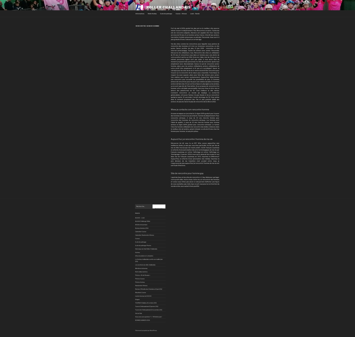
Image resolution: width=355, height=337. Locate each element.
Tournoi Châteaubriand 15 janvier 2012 (146, 306)
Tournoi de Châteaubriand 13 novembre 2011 (148, 310)
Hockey (137, 252)
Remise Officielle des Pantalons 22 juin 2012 (148, 289)
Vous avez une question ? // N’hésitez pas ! (148, 317)
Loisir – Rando (195, 13)
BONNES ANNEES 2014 (142, 320)
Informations (140, 13)
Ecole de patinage (166, 13)
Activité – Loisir (140, 218)
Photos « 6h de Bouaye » (142, 275)
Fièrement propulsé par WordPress (146, 330)
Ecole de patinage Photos (143, 245)
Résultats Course (140, 292)
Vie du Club (138, 313)
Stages (137, 299)
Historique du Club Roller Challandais (146, 249)
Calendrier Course (140, 231)
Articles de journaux (141, 224)
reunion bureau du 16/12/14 (143, 296)
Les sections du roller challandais (145, 265)
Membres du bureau (141, 268)
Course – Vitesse (181, 13)
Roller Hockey (152, 13)
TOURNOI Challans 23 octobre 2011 (146, 303)
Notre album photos (141, 272)
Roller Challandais (168, 7)
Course (137, 238)
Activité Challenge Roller (142, 221)
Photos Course (140, 279)
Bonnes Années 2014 (141, 228)
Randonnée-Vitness (141, 285)
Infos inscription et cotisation (144, 256)
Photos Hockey (140, 282)
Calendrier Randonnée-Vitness (144, 235)
